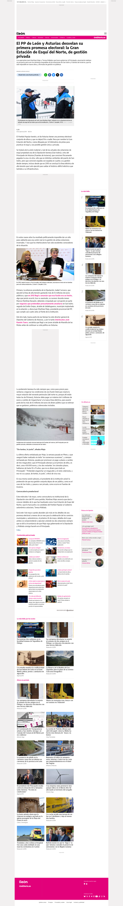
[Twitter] (57, 74)
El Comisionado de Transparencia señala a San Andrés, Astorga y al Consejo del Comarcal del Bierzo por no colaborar (30, 732)
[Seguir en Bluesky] (84, 896)
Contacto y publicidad (79, 902)
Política (28, 37)
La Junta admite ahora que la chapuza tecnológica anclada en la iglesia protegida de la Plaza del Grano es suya (30, 817)
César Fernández (50, 737)
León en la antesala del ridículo (87, 549)
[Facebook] (49, 74)
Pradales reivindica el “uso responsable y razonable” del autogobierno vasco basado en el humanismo (86, 441)
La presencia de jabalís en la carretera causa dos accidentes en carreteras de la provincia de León (29, 759)
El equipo (50, 902)
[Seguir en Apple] (86, 884)
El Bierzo (62, 37)
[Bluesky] (53, 74)
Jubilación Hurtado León (105, 2)
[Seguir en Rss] (104, 896)
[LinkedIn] (61, 74)
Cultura (34, 37)
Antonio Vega (20, 737)
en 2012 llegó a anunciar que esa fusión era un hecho (50, 295)
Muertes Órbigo (31, 2)
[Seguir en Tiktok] (99, 896)
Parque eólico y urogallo (60, 2)
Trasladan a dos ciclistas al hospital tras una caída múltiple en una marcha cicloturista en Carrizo (30, 845)
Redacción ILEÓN (51, 647)
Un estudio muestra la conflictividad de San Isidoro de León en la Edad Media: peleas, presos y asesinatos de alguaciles (30, 670)
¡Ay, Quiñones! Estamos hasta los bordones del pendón (87, 517)
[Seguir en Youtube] (96, 896)
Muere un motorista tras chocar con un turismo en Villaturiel (59, 701)
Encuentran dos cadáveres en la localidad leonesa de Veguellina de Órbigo (29, 641)
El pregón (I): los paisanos (86, 560)
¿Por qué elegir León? (88, 526)
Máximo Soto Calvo (87, 522)
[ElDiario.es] (100, 37)
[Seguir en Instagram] (94, 896)
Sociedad (40, 37)
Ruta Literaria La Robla (50, 2)
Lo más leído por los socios (26, 619)
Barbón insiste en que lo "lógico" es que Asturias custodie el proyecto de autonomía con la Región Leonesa (93, 252)
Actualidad (21, 37)
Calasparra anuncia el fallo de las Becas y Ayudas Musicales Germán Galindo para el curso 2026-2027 (85, 410)
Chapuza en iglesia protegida (80, 2)
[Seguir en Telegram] (91, 896)
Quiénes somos (42, 902)
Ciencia (47, 37)
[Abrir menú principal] (105, 33)
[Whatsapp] (45, 74)
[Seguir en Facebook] (89, 896)
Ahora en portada (23, 680)
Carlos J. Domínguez (22, 822)
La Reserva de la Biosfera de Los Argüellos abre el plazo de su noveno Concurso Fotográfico (59, 669)
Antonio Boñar (86, 563)
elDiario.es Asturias (51, 765)
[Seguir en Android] (84, 884)
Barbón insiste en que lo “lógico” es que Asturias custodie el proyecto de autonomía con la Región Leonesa (59, 845)
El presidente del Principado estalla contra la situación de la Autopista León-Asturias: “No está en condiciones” (30, 789)
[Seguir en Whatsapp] (102, 896)
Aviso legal (69, 902)
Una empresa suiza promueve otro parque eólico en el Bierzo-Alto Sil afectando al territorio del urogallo (59, 788)
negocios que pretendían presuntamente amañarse (41, 303)
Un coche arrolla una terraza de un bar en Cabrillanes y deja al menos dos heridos (59, 816)
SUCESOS (98, 2)
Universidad (54, 37)
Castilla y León (71, 37)
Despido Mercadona (91, 2)
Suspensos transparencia (40, 2)
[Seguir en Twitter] (87, 896)
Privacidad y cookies (60, 902)
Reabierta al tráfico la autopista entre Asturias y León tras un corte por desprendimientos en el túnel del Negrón (59, 760)
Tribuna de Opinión (87, 510)
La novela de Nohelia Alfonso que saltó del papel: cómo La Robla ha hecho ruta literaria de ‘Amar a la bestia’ (58, 732)
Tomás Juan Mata (86, 552)
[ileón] (29, 881)
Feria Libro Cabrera (70, 2)
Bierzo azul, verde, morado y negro (91, 538)
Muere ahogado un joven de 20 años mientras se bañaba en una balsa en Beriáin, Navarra (85, 420)
